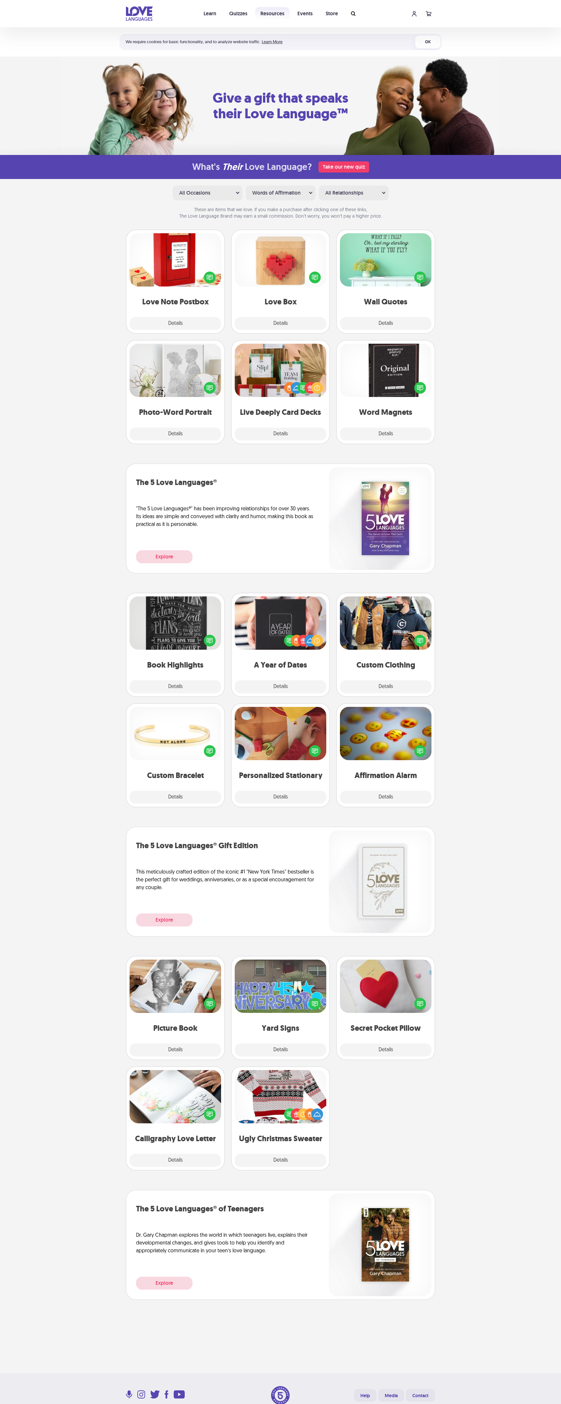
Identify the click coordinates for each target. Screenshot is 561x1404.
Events (305, 13)
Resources (272, 13)
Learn (210, 13)
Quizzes (238, 13)
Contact (420, 1395)
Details (175, 323)
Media (391, 1395)
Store (332, 13)
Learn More (272, 42)
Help (365, 1395)
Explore (164, 556)
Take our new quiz (344, 166)
